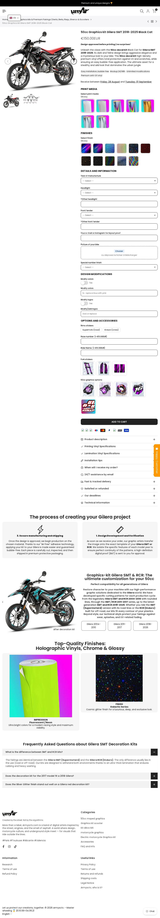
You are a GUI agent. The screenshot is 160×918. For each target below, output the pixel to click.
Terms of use (9, 869)
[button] (14, 18)
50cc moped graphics (93, 818)
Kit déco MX (87, 827)
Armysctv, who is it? (91, 887)
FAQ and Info (88, 846)
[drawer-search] (142, 11)
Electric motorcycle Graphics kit (98, 837)
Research (7, 864)
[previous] (8, 61)
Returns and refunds (92, 873)
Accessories (87, 841)
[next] (74, 61)
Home (5, 19)
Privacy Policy (88, 864)
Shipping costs (89, 878)
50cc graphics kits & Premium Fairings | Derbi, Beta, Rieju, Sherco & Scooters (50, 19)
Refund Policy (9, 873)
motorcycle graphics (92, 832)
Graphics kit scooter (92, 823)
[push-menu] (4, 11)
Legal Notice (87, 883)
